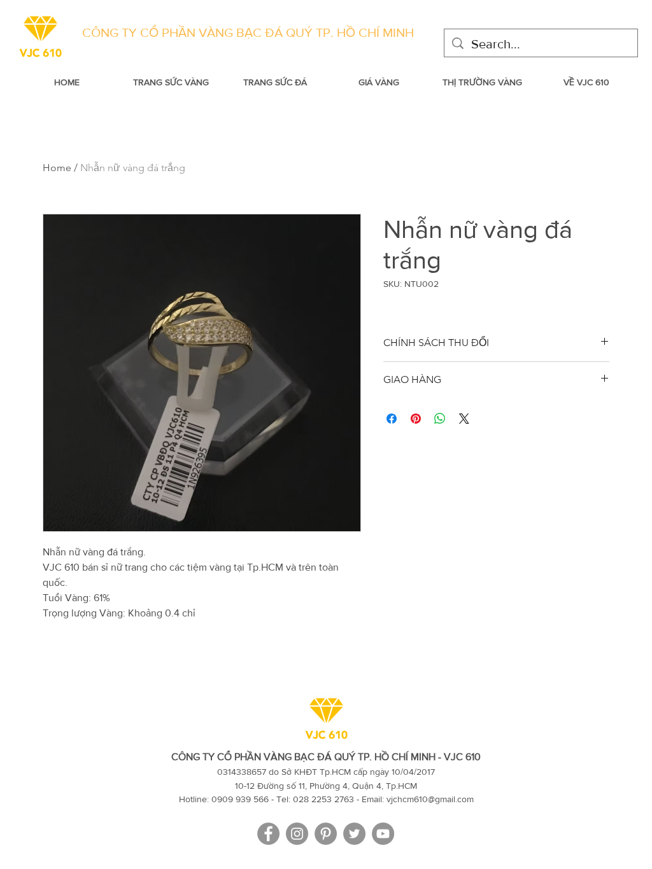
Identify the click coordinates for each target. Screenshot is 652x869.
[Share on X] (464, 418)
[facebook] (268, 834)
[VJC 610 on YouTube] (383, 834)
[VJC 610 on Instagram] (297, 834)
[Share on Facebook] (391, 418)
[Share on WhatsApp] (440, 418)
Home (57, 168)
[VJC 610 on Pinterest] (326, 834)
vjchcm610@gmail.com (430, 799)
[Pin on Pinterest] (415, 418)
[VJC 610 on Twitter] (354, 834)
